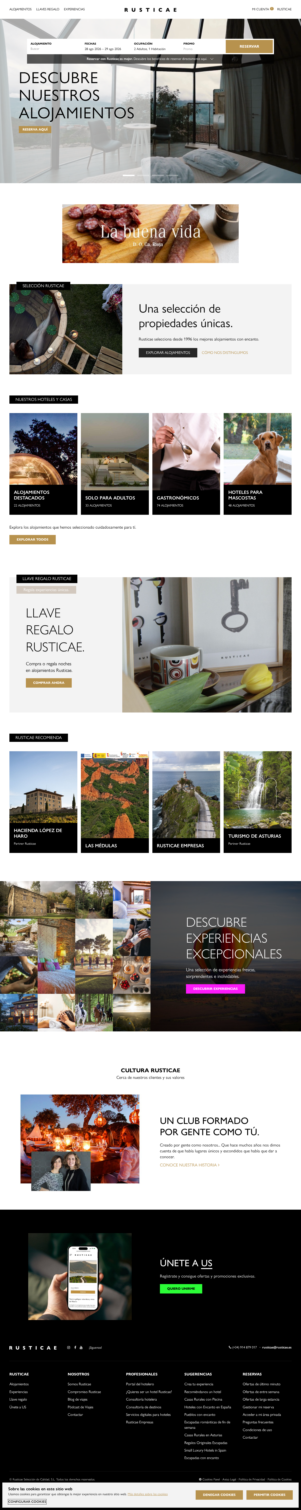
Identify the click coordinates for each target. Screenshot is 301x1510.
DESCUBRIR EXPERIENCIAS (215, 989)
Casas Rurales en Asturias (203, 1435)
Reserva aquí (35, 130)
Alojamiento (41, 43)
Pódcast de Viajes (80, 1407)
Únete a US (17, 1407)
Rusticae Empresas (139, 1422)
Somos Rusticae (79, 1384)
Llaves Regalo (47, 9)
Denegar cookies (219, 1495)
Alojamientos (20, 9)
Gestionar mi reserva (258, 1407)
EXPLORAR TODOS (32, 540)
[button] (129, 175)
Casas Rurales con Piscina (203, 1399)
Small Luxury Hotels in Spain (205, 1450)
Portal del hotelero (140, 1384)
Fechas (90, 43)
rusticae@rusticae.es (277, 1347)
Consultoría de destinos (143, 1407)
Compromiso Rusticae (84, 1392)
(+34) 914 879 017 (244, 1347)
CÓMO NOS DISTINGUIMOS (225, 352)
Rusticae (284, 9)
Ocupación (143, 43)
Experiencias (74, 9)
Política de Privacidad (252, 1479)
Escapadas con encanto (201, 1458)
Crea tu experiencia (198, 1384)
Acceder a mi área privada (262, 1414)
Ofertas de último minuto (262, 1384)
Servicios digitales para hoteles (148, 1414)
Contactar (75, 1414)
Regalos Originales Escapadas (205, 1442)
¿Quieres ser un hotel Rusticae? (149, 1392)
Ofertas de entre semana (261, 1392)
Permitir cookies (269, 1495)
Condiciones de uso (257, 1430)
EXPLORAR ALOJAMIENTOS (168, 352)
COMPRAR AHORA (48, 683)
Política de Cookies (280, 1479)
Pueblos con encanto (199, 1414)
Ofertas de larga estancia (261, 1399)
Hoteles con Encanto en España (207, 1407)
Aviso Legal (229, 1479)
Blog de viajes (77, 1399)
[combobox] (55, 48)
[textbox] (55, 48)
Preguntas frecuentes (258, 1422)
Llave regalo (18, 1399)
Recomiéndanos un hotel (202, 1392)
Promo (188, 43)
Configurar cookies (27, 1502)
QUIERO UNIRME (181, 1289)
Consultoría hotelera (141, 1399)
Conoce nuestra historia (189, 1165)
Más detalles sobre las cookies (148, 1494)
